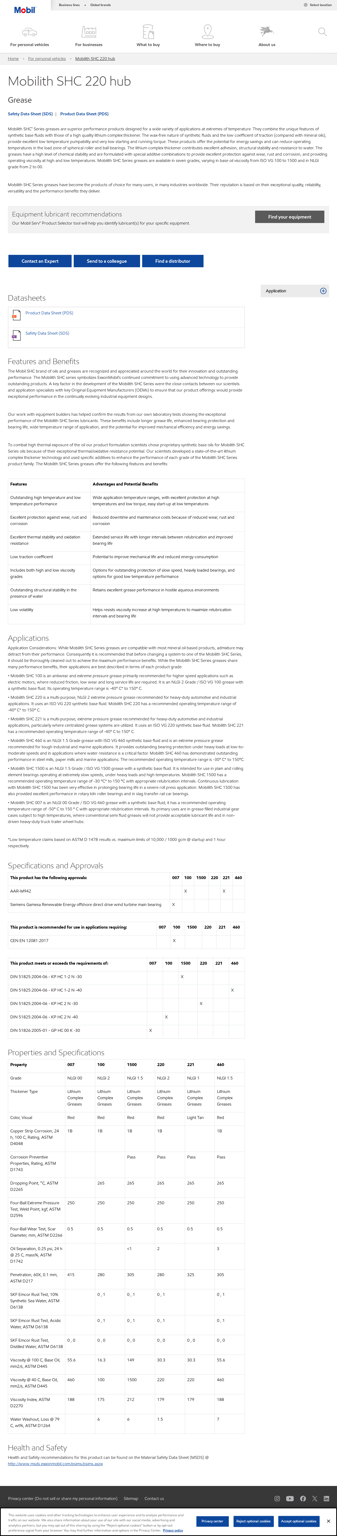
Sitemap (131, 1498)
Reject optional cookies (253, 1521)
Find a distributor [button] (172, 261)
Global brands (100, 5)
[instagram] (274, 1498)
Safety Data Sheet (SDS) (30, 114)
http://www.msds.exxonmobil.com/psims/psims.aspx (55, 1463)
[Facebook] (300, 1498)
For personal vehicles (47, 58)
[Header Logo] (25, 6)
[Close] (328, 1521)
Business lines (69, 5)
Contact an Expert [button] (40, 261)
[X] (312, 1498)
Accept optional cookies (299, 1521)
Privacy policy (173, 1530)
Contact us (154, 1498)
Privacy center (212, 1521)
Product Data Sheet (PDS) (84, 114)
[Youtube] (287, 1498)
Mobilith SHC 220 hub (95, 58)
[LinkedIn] (323, 1498)
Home (13, 58)
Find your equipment (289, 217)
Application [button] (276, 291)
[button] (30, 36)
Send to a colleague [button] (107, 261)
